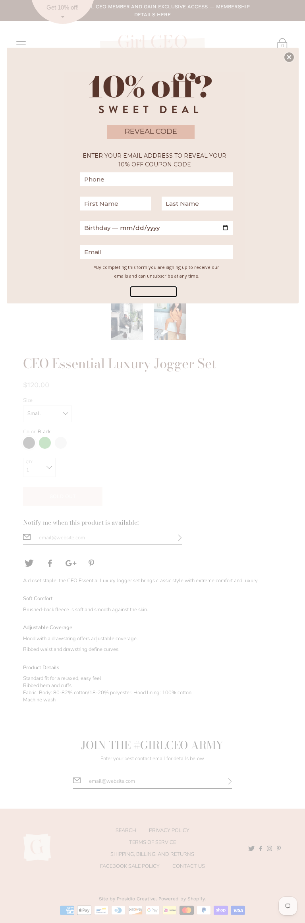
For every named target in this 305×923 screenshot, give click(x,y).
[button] (289, 57)
